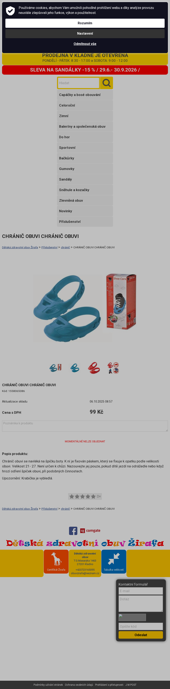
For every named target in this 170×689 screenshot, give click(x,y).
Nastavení (85, 33)
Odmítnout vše (85, 44)
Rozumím (85, 23)
